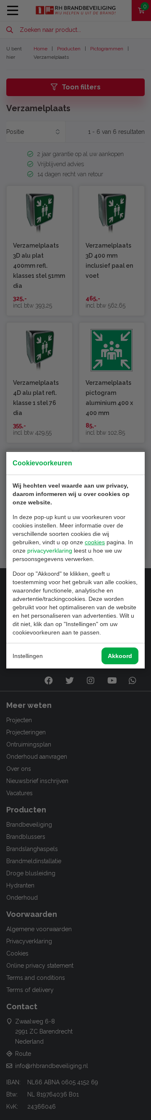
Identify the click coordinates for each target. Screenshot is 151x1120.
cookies (95, 542)
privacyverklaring (49, 550)
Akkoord (120, 656)
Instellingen (28, 656)
